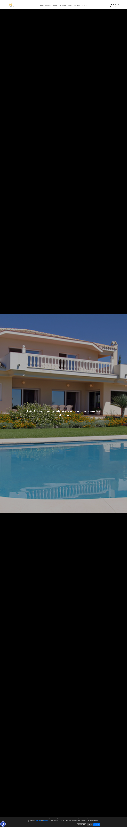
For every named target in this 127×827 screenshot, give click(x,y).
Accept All (96, 824)
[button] (3, 824)
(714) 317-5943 (115, 5)
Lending (70, 5)
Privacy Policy (38, 820)
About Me (84, 5)
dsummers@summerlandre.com (112, 6)
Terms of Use (45, 820)
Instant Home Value (45, 5)
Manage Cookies (81, 824)
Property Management (59, 5)
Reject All (90, 824)
